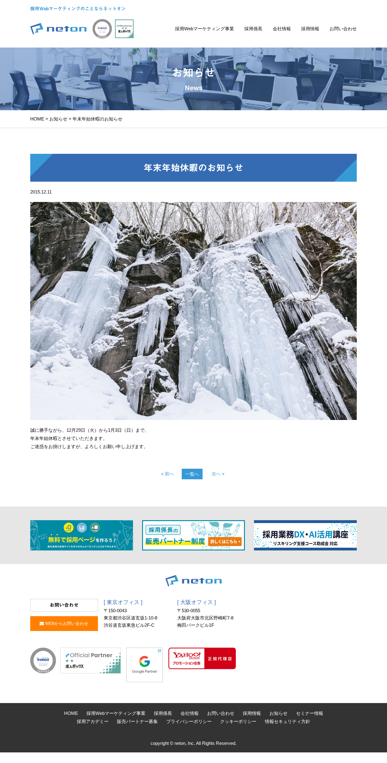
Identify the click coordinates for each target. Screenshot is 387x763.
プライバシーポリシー (189, 721)
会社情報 (282, 28)
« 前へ (167, 473)
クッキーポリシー (238, 721)
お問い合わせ (343, 28)
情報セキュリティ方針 (287, 721)
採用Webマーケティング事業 (204, 28)
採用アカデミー (93, 721)
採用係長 (253, 28)
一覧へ (192, 474)
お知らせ (58, 118)
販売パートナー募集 (137, 721)
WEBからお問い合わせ (66, 623)
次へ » (218, 473)
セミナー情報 (309, 713)
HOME (37, 118)
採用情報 (310, 28)
